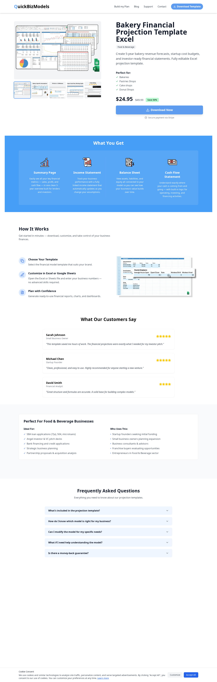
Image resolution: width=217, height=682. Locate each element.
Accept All (191, 674)
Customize (175, 674)
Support (148, 6)
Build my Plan (121, 6)
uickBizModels (31, 6)
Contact (162, 6)
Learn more (103, 678)
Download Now (162, 110)
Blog (136, 6)
